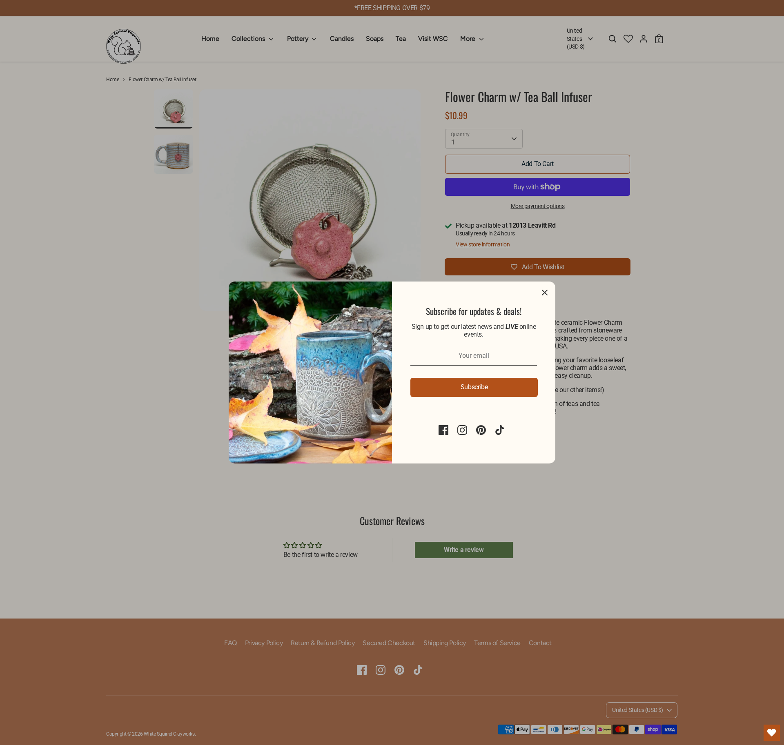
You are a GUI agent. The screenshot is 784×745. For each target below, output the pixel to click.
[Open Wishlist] (772, 733)
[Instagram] (462, 430)
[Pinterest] (481, 430)
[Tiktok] (500, 430)
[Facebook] (443, 430)
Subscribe (474, 387)
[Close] (545, 292)
